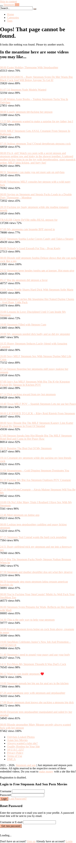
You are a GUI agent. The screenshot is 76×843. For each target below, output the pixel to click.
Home (10, 14)
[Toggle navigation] (1, 5)
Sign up (31, 841)
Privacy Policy (15, 752)
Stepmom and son (26, 765)
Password (5, 794)
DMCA (11, 759)
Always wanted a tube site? (22, 743)
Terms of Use (14, 755)
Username (5, 791)
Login (4, 799)
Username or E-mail (11, 822)
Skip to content (8, 1)
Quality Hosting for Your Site (23, 746)
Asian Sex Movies (17, 740)
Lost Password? (18, 798)
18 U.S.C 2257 (15, 749)
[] (34, 9)
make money (46, 771)
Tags (9, 20)
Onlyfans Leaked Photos (21, 736)
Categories (13, 17)
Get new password (10, 826)
